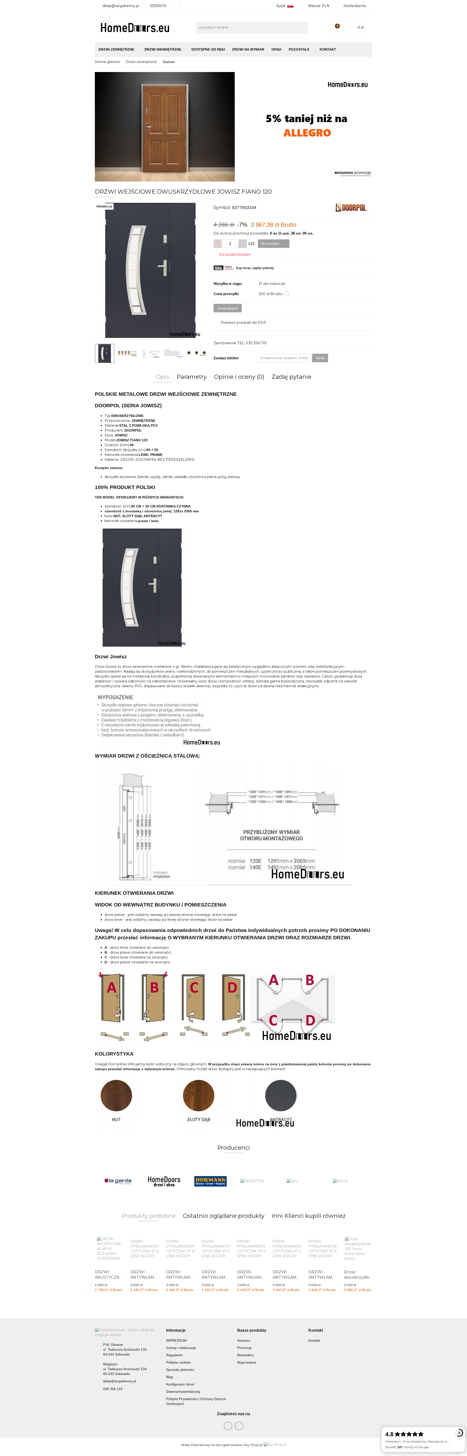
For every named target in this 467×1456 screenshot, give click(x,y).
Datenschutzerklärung (183, 1391)
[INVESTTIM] (210, 1181)
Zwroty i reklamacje (181, 1348)
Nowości (243, 1340)
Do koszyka (270, 243)
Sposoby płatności (180, 1370)
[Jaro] (257, 1181)
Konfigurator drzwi (180, 1384)
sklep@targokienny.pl (119, 1381)
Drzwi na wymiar (248, 49)
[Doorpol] (352, 207)
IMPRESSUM (176, 1340)
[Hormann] (164, 1181)
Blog (169, 1377)
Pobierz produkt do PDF (243, 322)
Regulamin (174, 1355)
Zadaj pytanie (227, 308)
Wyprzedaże (246, 1362)
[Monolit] (349, 1181)
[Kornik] (303, 1181)
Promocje (244, 1348)
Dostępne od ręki (208, 49)
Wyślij (320, 358)
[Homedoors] (118, 1181)
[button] (176, 1330)
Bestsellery (245, 1355)
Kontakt (328, 49)
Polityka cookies (178, 1362)
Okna (276, 49)
